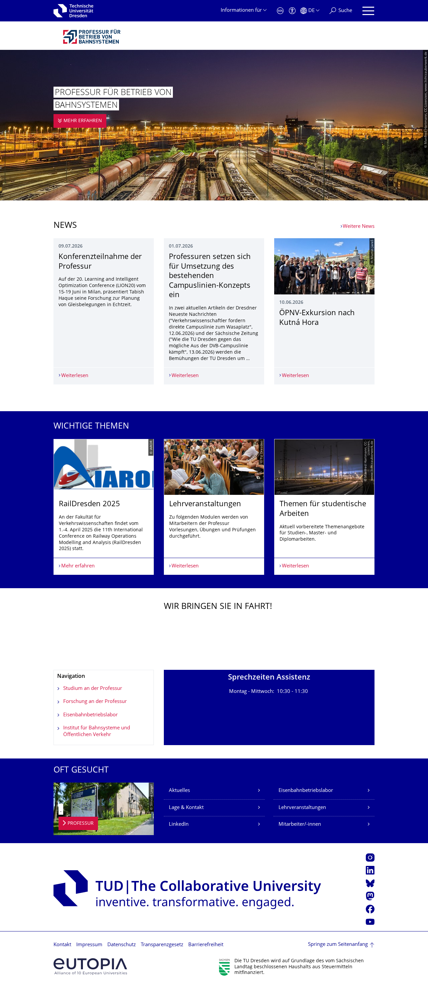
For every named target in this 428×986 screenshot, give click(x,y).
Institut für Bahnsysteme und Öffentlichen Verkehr (96, 731)
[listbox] (214, 507)
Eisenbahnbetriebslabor (90, 715)
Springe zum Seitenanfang (338, 944)
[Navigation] (368, 11)
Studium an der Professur (92, 688)
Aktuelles (179, 790)
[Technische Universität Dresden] (73, 11)
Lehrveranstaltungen (302, 807)
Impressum (89, 945)
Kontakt (62, 945)
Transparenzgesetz (162, 945)
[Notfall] (280, 11)
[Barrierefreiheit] (292, 11)
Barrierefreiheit (205, 945)
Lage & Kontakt (186, 807)
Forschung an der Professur (95, 701)
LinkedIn (179, 824)
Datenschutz (121, 945)
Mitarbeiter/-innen (300, 824)
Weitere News (358, 226)
